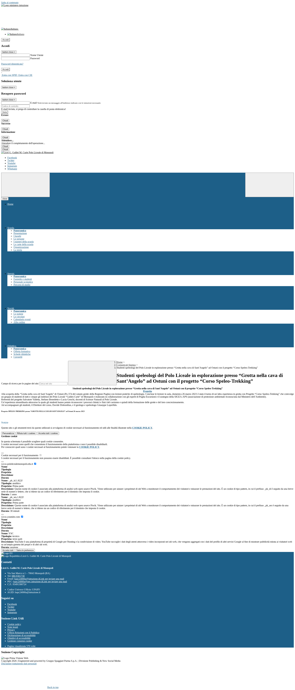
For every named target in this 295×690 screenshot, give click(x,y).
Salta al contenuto (9, 2)
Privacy (11, 630)
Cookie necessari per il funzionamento (20, 455)
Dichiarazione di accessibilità (21, 635)
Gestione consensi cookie (19, 641)
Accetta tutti (48, 433)
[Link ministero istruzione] (14, 5)
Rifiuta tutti (26, 433)
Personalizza (8, 433)
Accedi (5, 40)
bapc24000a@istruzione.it (39, 578)
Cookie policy (14, 624)
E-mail (33, 102)
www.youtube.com (10, 517)
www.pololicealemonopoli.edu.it (17, 464)
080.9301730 (18, 576)
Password (35, 58)
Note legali (12, 627)
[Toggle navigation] (25, 185)
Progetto (147, 391)
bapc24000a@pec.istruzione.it (40, 581)
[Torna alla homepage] (147, 152)
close (4, 199)
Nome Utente (36, 55)
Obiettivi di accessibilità (18, 638)
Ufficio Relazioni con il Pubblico (23, 632)
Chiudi (5, 120)
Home (120, 362)
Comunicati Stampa (126, 365)
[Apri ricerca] (269, 185)
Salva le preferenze (25, 550)
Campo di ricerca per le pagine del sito (19, 383)
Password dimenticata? (12, 64)
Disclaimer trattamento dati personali (19, 663)
